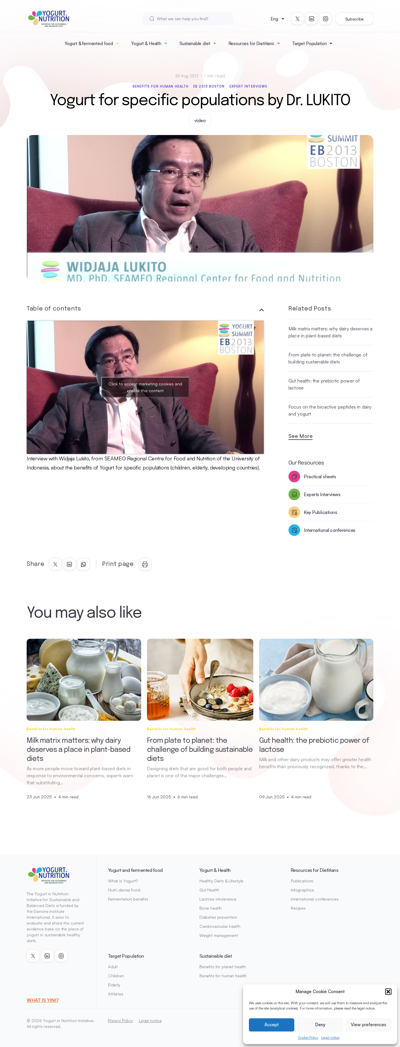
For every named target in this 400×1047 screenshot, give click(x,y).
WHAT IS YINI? (43, 1000)
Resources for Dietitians (251, 43)
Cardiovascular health (219, 926)
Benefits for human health (161, 86)
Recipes (298, 908)
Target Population (309, 43)
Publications (302, 880)
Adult (113, 966)
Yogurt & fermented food (89, 43)
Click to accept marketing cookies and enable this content (145, 387)
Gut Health (209, 889)
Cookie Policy (308, 1037)
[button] (388, 992)
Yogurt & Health (146, 43)
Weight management (218, 935)
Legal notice (330, 1037)
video (200, 120)
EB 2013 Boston (209, 86)
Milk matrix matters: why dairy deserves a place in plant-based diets (330, 332)
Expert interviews (249, 86)
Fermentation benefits (128, 898)
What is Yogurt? (123, 880)
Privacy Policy (120, 1020)
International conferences (315, 898)
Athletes (115, 993)
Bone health (210, 908)
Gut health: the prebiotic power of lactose (324, 384)
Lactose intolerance (217, 898)
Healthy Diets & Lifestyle (221, 880)
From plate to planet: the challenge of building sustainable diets (327, 358)
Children (116, 975)
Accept (271, 1024)
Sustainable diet (195, 43)
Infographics (302, 889)
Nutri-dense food (124, 889)
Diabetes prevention (218, 917)
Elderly (114, 984)
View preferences (368, 1024)
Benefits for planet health (222, 966)
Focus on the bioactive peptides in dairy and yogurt (330, 410)
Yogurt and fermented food (135, 870)
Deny (320, 1024)
